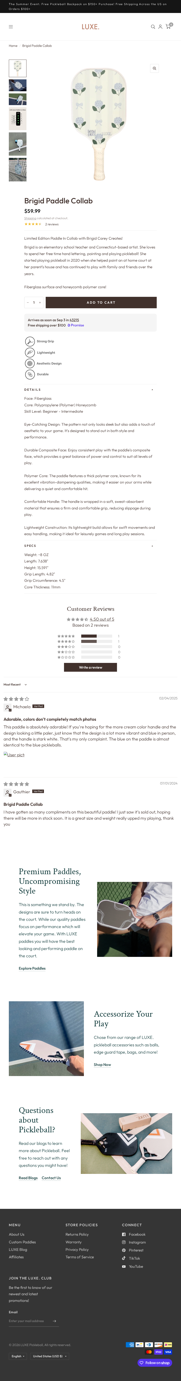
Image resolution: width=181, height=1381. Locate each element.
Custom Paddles (22, 1242)
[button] (66, 636)
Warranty (74, 1242)
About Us (16, 1234)
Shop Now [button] (102, 1064)
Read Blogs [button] (28, 1177)
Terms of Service (80, 1257)
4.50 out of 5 (102, 619)
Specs (30, 546)
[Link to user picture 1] (14, 762)
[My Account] (160, 26)
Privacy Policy (77, 1249)
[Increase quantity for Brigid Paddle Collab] (40, 302)
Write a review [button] (90, 667)
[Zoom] (154, 68)
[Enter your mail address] (54, 1321)
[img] (16, 699)
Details (32, 390)
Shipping (30, 218)
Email (13, 1312)
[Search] (153, 26)
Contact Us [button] (51, 1177)
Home (13, 46)
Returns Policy (77, 1234)
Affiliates (16, 1257)
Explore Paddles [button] (32, 968)
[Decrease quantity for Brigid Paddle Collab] (28, 302)
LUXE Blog (18, 1249)
